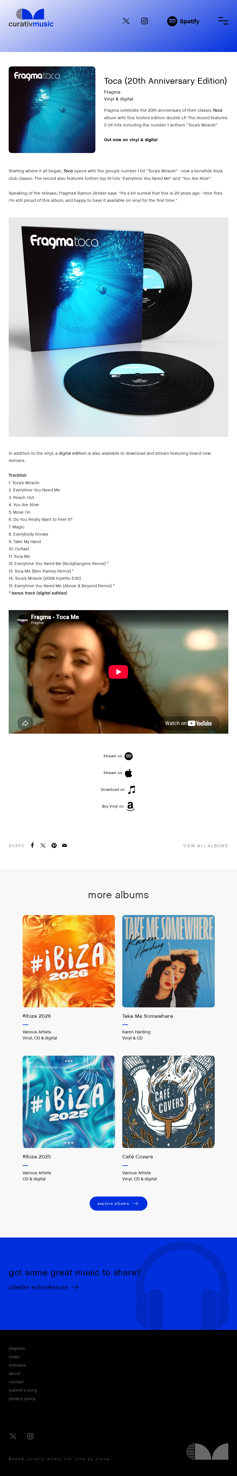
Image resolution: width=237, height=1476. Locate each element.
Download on (113, 789)
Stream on (112, 756)
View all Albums (205, 845)
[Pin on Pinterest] (54, 845)
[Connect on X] (126, 21)
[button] (223, 20)
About (14, 1373)
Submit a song (23, 1390)
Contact (16, 1381)
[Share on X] (43, 845)
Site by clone (93, 1459)
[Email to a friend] (65, 845)
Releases (17, 1365)
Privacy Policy (22, 1398)
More (68, 1006)
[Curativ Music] (31, 18)
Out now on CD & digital (42, 1088)
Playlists (17, 1348)
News (14, 1356)
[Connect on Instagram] (144, 21)
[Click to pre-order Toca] (118, 327)
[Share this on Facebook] (33, 845)
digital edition (72, 453)
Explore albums (113, 1203)
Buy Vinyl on (113, 806)
